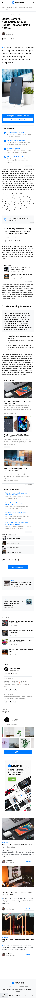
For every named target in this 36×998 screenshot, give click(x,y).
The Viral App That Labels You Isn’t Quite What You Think (20, 641)
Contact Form (10, 989)
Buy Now (18, 991)
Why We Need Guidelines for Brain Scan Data (21, 650)
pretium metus (12, 287)
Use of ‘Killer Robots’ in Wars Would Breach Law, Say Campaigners (13, 603)
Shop (4, 989)
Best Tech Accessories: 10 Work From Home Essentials (21, 622)
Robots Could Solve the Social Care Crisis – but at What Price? (21, 583)
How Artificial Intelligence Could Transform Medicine (15, 469)
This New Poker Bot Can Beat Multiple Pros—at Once (17, 893)
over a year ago (9, 678)
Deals (12, 580)
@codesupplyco (14, 670)
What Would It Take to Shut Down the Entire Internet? (21, 631)
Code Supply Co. (15, 668)
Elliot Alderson (9, 33)
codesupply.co (15, 719)
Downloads (9, 7)
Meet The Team (19, 989)
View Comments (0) (17, 567)
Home (3, 7)
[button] (2, 2)
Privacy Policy (27, 989)
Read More (29, 861)
